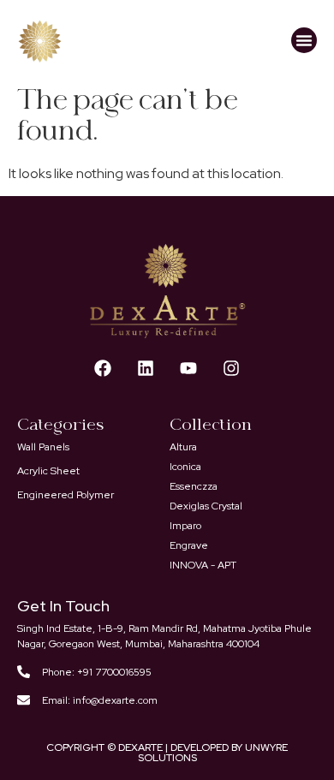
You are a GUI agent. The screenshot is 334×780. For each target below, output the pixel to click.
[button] (304, 40)
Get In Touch (63, 606)
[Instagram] (231, 368)
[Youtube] (188, 368)
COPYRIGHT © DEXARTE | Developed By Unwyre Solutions (167, 753)
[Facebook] (102, 368)
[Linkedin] (145, 368)
